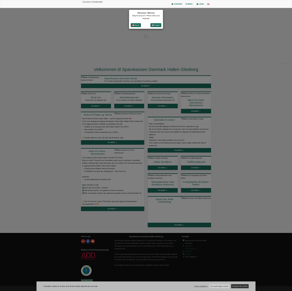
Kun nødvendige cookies (219, 286)
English (157, 25)
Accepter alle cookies (240, 286)
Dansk (136, 25)
